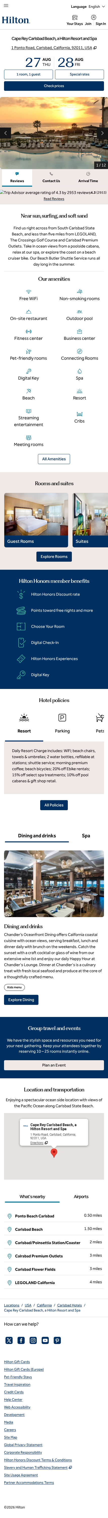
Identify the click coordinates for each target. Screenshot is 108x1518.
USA (28, 1305)
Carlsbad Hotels (69, 1305)
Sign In (101, 24)
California (44, 1305)
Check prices (65, 86)
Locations (11, 1305)
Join (88, 24)
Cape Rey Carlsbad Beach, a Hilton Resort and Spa (42, 1310)
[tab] (17, 178)
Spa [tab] (86, 836)
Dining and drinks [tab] (37, 836)
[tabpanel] (54, 195)
